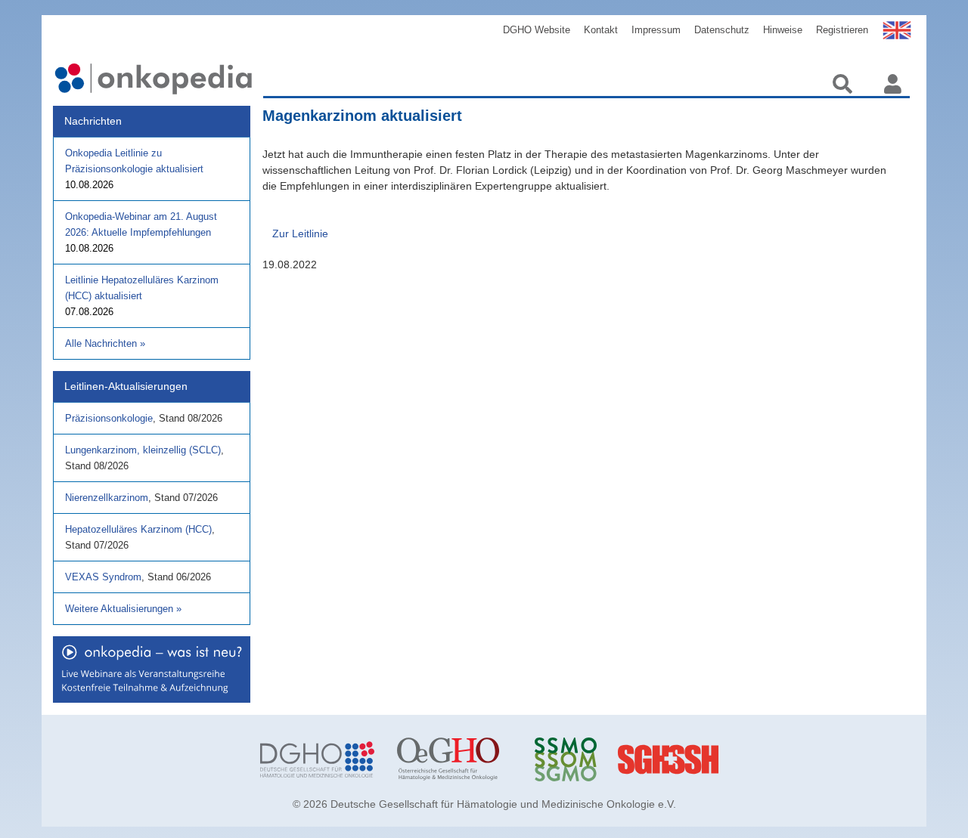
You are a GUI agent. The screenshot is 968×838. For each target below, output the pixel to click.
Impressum (656, 30)
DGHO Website (536, 30)
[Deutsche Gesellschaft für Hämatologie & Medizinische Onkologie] (317, 759)
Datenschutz (721, 30)
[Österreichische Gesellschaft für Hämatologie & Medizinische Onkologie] (454, 759)
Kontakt (601, 30)
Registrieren (842, 30)
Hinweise (782, 30)
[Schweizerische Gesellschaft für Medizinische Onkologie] (592, 759)
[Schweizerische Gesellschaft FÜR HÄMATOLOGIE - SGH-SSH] (729, 759)
